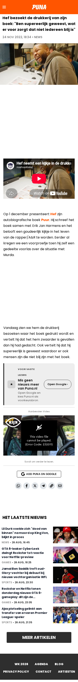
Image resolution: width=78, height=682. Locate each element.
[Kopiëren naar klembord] (51, 485)
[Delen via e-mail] (60, 485)
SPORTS (7, 582)
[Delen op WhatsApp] (18, 485)
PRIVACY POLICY (16, 672)
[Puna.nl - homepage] (39, 7)
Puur (45, 219)
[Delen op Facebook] (26, 485)
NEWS (38, 37)
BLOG (59, 664)
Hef (53, 214)
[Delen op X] (35, 485)
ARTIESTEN (66, 672)
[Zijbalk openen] (4, 7)
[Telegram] (43, 485)
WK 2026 (21, 664)
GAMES (6, 562)
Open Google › (57, 384)
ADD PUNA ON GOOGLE (41, 474)
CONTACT (43, 672)
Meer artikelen (39, 637)
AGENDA (41, 664)
